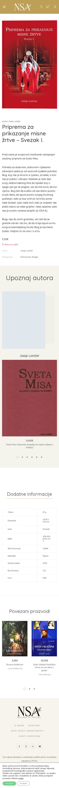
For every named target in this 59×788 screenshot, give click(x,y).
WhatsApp (33, 746)
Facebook (19, 746)
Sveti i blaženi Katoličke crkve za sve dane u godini (44, 667)
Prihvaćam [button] (9, 783)
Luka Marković (15, 668)
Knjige (35, 257)
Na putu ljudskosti (14, 664)
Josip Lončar (26, 250)
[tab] (29, 494)
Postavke (23, 783)
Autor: (5, 250)
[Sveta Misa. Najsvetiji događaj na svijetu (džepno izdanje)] (29, 398)
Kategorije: (7, 257)
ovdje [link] (20, 778)
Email (40, 746)
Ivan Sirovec (45, 674)
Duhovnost (25, 257)
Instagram (26, 746)
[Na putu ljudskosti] (14, 638)
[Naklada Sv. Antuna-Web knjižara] (23, 6)
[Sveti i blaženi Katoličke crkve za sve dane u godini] (44, 638)
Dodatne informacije (29, 494)
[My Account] (55, 7)
